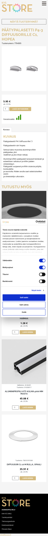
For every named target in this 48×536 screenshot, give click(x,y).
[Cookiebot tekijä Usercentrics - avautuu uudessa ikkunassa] (35, 221)
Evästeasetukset (8, 525)
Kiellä (24, 312)
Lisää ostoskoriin (20, 109)
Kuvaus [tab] (6, 129)
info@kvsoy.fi (5, 535)
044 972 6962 (6, 514)
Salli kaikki (24, 297)
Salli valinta (24, 305)
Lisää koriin (28, 332)
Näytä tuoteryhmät (24, 21)
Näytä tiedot (36, 290)
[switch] (42, 267)
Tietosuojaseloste (8, 521)
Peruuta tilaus (7, 529)
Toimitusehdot (7, 517)
